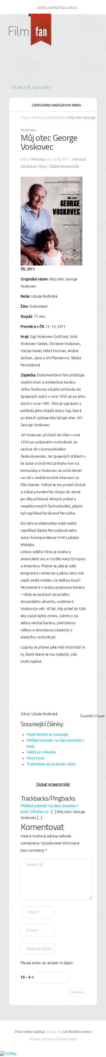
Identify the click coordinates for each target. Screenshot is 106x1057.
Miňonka (38, 159)
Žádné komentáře (64, 166)
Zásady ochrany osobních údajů (53, 1038)
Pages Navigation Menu (57, 7)
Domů (26, 117)
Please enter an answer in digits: (47, 963)
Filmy (42, 166)
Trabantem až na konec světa (51, 764)
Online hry (54, 1031)
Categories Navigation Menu (56, 105)
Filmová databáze (49, 117)
